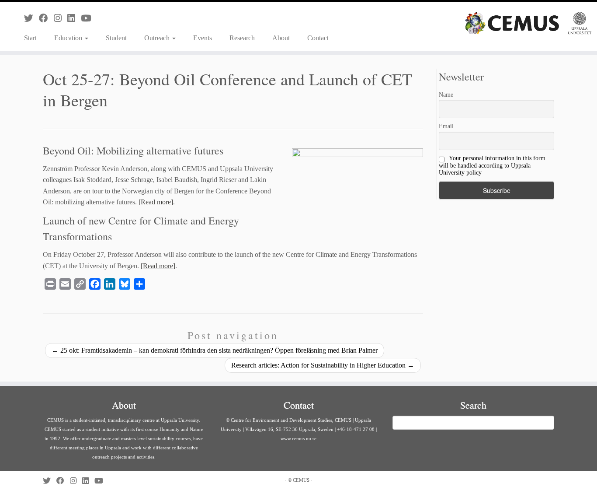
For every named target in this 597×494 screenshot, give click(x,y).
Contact (318, 38)
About (281, 38)
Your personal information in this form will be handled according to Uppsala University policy (492, 165)
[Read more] (156, 202)
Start (30, 38)
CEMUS (301, 480)
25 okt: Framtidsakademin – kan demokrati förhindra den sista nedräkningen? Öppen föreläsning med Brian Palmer (215, 350)
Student (116, 38)
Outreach (157, 38)
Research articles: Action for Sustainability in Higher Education (322, 365)
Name (446, 94)
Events (202, 38)
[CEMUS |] (528, 23)
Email (446, 126)
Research (242, 38)
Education (69, 38)
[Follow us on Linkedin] (74, 18)
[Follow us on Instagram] (60, 18)
